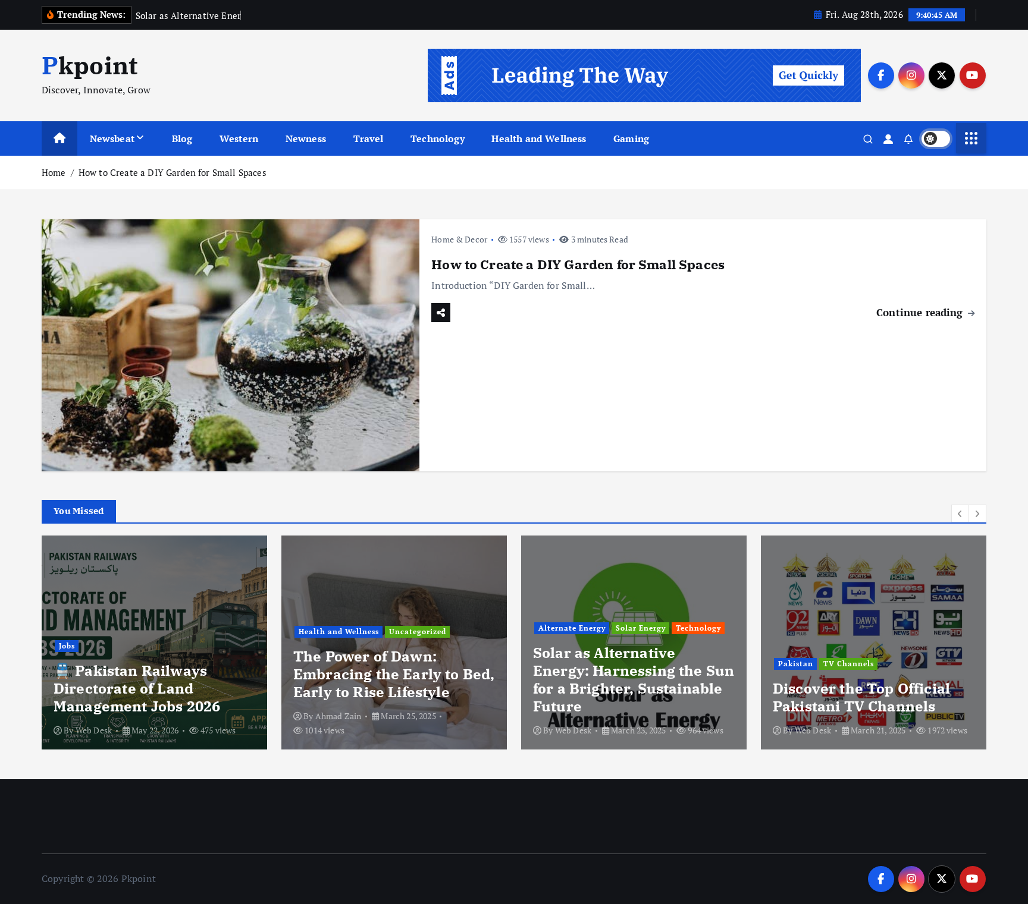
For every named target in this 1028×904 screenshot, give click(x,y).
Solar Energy (641, 627)
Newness (306, 138)
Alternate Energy (572, 627)
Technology (437, 138)
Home (54, 172)
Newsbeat (112, 138)
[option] (154, 642)
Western (239, 138)
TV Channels (848, 663)
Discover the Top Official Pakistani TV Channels (861, 697)
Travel (368, 138)
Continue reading (921, 312)
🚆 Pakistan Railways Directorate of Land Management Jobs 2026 (137, 688)
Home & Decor (459, 239)
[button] (960, 513)
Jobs (67, 645)
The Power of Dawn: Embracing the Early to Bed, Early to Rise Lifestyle (393, 674)
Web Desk (94, 730)
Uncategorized (417, 631)
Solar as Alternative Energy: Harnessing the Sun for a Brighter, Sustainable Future (633, 679)
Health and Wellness (538, 138)
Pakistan (795, 663)
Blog (182, 138)
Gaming (631, 138)
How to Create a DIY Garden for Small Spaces (173, 172)
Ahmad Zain (338, 716)
